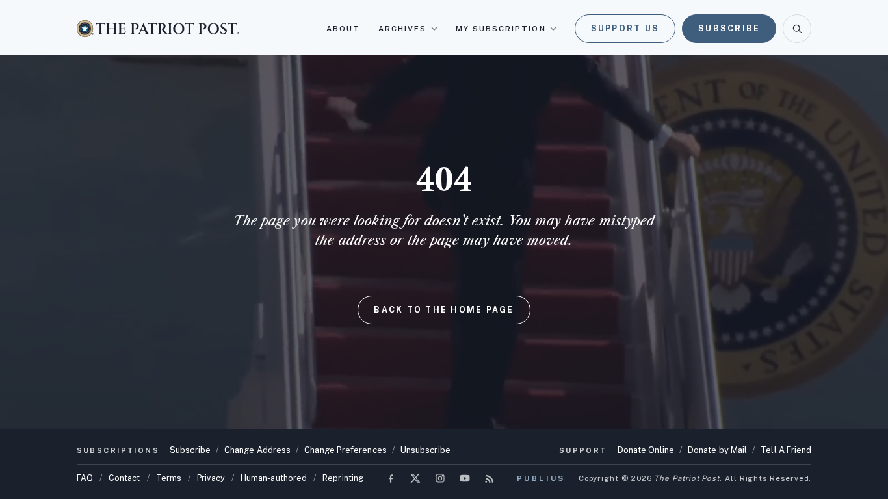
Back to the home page (444, 309)
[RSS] (489, 478)
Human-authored (274, 478)
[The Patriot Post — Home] (158, 28)
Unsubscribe (425, 450)
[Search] (797, 28)
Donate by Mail (717, 450)
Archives (402, 28)
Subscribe (729, 28)
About (343, 28)
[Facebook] (391, 478)
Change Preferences (345, 450)
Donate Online (646, 450)
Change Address (257, 450)
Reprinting (342, 478)
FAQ (85, 478)
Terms (168, 478)
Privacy (211, 478)
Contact (124, 478)
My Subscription (501, 28)
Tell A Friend (786, 450)
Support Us (625, 28)
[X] (415, 478)
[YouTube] (465, 478)
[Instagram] (440, 478)
